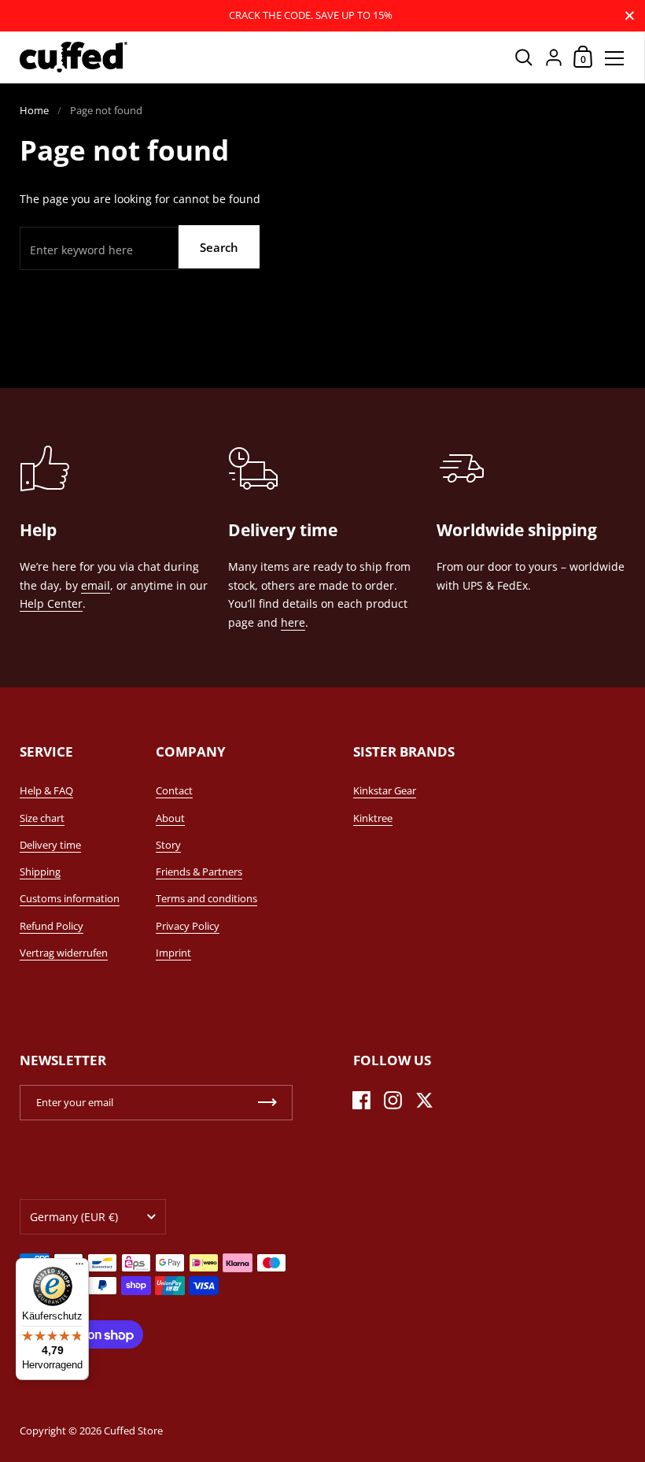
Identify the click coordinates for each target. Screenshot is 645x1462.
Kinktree (373, 818)
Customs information (70, 898)
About (170, 818)
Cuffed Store (133, 1430)
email (95, 585)
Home (34, 110)
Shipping (40, 871)
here (293, 622)
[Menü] (79, 1267)
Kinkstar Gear (384, 790)
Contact (174, 790)
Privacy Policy (187, 926)
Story (168, 845)
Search (219, 247)
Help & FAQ (46, 790)
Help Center (51, 603)
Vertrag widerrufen (64, 953)
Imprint (173, 953)
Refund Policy (51, 926)
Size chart (42, 818)
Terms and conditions (206, 898)
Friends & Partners (199, 871)
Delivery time (50, 845)
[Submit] (267, 1102)
